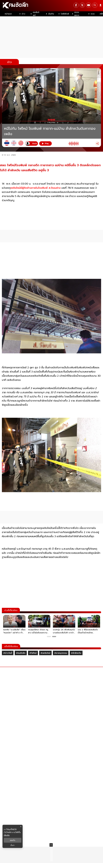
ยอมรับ (12, 840)
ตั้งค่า (13, 845)
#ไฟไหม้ (33, 653)
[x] (82, 5)
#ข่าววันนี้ (7, 653)
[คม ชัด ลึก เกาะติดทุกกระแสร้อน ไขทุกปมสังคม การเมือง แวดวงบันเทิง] (51, 5)
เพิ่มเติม (7, 835)
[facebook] (76, 5)
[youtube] (88, 5)
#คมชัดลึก (20, 653)
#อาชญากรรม (60, 653)
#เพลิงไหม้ (45, 653)
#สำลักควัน (76, 653)
